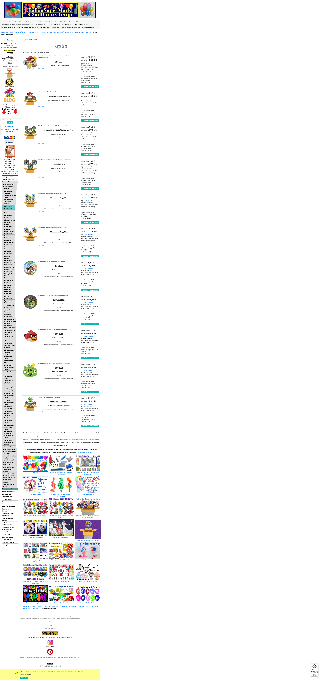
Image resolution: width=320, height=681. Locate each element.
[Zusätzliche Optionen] (9, 142)
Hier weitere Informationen (84, 452)
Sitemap (22, 657)
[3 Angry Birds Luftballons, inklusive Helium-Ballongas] (30, 234)
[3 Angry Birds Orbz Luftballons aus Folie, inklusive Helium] (30, 166)
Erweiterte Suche (39, 657)
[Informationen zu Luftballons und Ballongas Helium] (9, 66)
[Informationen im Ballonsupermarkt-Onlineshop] (9, 63)
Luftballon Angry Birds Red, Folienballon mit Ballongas (52, 329)
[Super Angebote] (10, 82)
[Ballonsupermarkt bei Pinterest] (50, 652)
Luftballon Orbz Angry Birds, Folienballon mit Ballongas (53, 295)
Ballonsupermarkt (7, 32)
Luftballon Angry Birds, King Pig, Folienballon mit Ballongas (54, 363)
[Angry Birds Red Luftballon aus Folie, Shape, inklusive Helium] (30, 336)
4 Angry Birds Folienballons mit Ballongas (49, 92)
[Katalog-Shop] (8, 43)
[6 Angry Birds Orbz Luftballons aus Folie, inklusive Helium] (30, 132)
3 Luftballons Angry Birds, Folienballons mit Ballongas (52, 227)
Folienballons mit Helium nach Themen (77, 32)
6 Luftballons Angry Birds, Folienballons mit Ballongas (52, 193)
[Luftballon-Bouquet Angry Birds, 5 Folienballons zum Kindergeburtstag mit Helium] (30, 62)
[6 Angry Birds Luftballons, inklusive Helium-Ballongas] (30, 200)
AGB (48, 615)
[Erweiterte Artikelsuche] (8, 47)
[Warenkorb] (9, 54)
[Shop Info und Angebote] (9, 105)
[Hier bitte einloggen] (9, 58)
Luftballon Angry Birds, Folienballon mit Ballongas (51, 261)
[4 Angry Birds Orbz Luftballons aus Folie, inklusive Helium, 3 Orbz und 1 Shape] (30, 404)
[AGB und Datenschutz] (9, 61)
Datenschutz (48, 673)
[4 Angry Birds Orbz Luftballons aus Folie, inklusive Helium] (30, 98)
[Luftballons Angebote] (9, 92)
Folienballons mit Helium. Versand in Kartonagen (46, 32)
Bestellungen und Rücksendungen (56, 657)
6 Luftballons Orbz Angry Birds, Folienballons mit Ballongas (54, 125)
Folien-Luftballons (21, 32)
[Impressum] (8, 45)
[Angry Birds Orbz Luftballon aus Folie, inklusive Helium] (30, 302)
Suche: (10, 117)
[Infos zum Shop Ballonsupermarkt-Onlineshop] (9, 40)
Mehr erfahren (41, 68)
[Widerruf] (50, 632)
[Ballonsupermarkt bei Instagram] (50, 644)
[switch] (314, 675)
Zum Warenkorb (9, 126)
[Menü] (317, 664)
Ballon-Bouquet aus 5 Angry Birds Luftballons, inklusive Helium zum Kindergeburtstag (56, 56)
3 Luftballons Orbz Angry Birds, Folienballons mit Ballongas (54, 159)
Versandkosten (88, 63)
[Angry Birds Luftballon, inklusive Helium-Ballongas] (30, 268)
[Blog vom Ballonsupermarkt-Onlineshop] (9, 100)
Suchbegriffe (30, 657)
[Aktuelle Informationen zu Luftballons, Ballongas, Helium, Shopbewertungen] (9, 107)
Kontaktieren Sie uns (73, 657)
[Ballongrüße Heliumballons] (10, 72)
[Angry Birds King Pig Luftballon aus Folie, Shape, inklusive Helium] (30, 370)
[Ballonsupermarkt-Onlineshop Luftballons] (50, 10)
